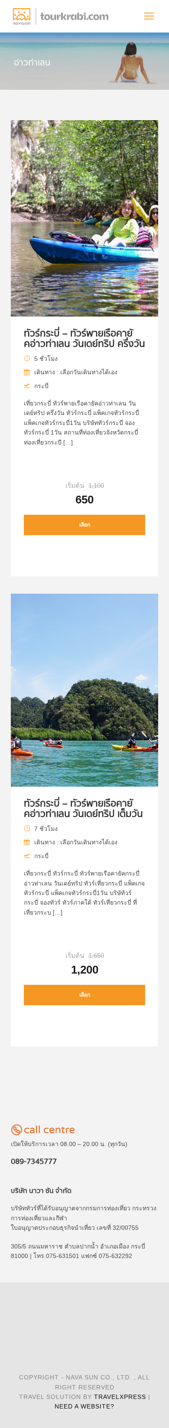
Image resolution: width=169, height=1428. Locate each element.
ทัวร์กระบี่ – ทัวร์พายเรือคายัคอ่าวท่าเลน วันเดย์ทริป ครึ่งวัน (84, 339)
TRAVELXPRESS (120, 1396)
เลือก (84, 525)
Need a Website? (84, 1406)
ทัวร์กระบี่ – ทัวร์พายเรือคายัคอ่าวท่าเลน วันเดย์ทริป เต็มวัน (83, 809)
